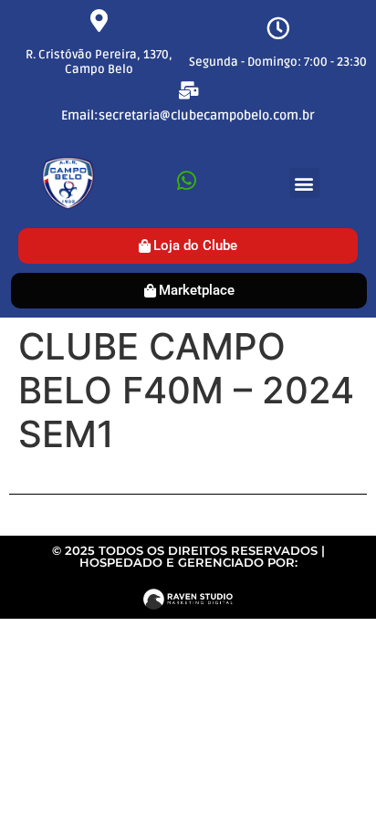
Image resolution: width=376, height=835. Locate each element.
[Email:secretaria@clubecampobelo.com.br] (188, 90)
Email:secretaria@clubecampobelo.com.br (188, 115)
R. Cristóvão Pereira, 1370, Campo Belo (99, 62)
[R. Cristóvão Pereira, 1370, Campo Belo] (99, 20)
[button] (304, 183)
